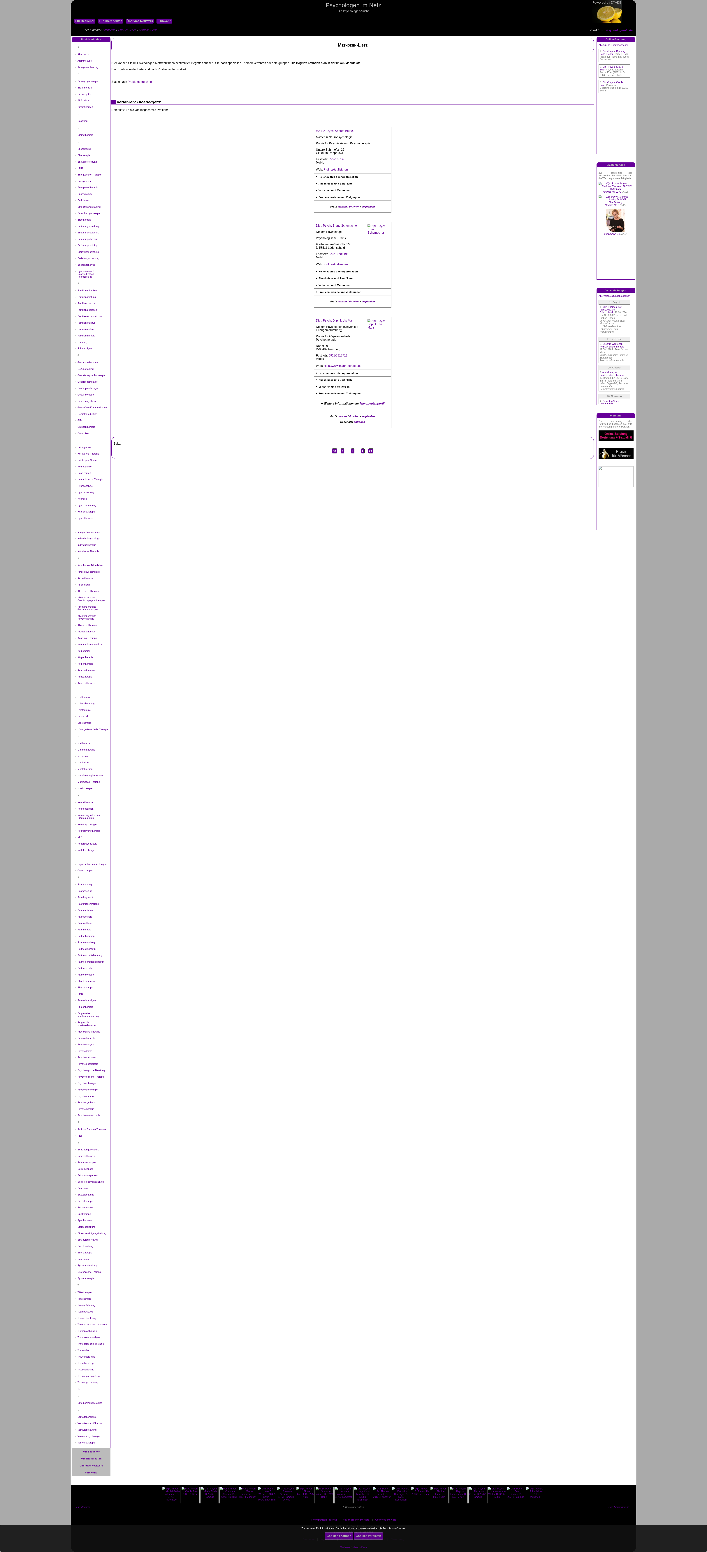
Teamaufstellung (86, 1305)
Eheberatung (84, 149)
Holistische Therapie (88, 453)
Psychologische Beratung (91, 1070)
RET (80, 1135)
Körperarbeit (84, 651)
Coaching (82, 121)
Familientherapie (86, 335)
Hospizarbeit (84, 473)
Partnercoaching (86, 942)
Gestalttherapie (86, 394)
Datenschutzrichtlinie (353, 1547)
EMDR (81, 168)
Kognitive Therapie (87, 638)
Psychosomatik (86, 1096)
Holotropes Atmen (87, 460)
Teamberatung (85, 1311)
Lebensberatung (86, 703)
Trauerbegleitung (86, 1356)
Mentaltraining (85, 769)
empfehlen (368, 206)
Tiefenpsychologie (87, 1331)
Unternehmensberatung (90, 1403)
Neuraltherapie (85, 802)
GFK (80, 420)
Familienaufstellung (88, 290)
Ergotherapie (84, 219)
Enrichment (84, 200)
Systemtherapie (86, 1278)
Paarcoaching (85, 891)
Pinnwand (164, 21)
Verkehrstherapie (86, 1442)
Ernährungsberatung (88, 226)
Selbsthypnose (85, 1169)
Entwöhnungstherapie (89, 213)
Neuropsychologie (87, 824)
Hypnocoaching (86, 492)
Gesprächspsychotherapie (91, 375)
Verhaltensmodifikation (90, 1423)
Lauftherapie (84, 697)
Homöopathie (85, 466)
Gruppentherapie (86, 426)
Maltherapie (84, 743)
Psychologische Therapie (91, 1076)
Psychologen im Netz (356, 1519)
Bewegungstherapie (88, 81)
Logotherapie (84, 722)
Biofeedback (84, 100)
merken (342, 206)
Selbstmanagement (88, 1175)
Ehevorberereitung (87, 161)
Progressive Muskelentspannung (88, 1014)
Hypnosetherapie (86, 511)
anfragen (359, 421)
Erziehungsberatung (88, 252)
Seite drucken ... (84, 1506)
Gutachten (83, 433)
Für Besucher (84, 21)
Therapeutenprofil (371, 403)
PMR (80, 994)
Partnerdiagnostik (87, 949)
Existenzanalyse (86, 264)
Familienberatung (87, 297)
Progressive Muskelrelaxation (87, 1024)
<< (334, 451)
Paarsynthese (85, 923)
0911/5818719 (338, 355)
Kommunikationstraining (90, 644)
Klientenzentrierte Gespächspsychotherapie (91, 599)
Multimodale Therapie (89, 782)
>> (370, 451)
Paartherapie (84, 929)
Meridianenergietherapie (90, 775)
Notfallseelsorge (86, 850)
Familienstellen (86, 329)
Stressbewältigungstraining (92, 1233)
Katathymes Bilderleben (90, 565)
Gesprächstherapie (88, 381)
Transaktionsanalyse (89, 1337)
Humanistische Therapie (90, 479)
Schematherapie (86, 1156)
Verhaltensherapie (87, 1417)
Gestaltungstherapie (88, 401)
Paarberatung (85, 884)
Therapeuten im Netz (324, 1519)
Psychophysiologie (88, 1089)
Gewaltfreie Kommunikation (92, 407)
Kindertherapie (85, 578)
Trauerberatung (86, 1363)
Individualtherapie (87, 545)
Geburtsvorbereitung (88, 362)
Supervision (84, 1259)
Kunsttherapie (85, 676)
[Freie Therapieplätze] (72, 16)
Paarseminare (85, 916)
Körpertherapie (85, 657)
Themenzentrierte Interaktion (93, 1324)
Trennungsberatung (88, 1382)
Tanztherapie (84, 1298)
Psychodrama (85, 1051)
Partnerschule (85, 968)
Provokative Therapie (89, 1031)
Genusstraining (86, 369)
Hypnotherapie (85, 518)
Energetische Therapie (89, 174)
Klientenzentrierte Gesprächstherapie (88, 608)
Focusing (82, 342)
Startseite (109, 30)
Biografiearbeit (85, 107)
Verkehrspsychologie (89, 1436)
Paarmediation (85, 910)
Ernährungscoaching (88, 232)
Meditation (83, 762)
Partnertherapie (86, 974)
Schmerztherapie (87, 1162)
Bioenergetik (84, 94)
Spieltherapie (84, 1214)
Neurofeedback (86, 808)
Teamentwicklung (87, 1318)
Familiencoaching (87, 303)
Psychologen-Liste (619, 30)
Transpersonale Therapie (91, 1343)
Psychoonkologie (87, 1083)
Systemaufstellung (87, 1265)
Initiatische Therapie (88, 551)
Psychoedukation (87, 1057)
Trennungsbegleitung (89, 1376)
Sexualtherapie (85, 1201)
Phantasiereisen (86, 981)
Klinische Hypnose (87, 625)
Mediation (83, 756)
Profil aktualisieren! (336, 169)
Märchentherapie (86, 749)
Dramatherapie (85, 135)
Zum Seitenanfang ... (620, 1506)
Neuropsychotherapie (89, 830)
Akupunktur (84, 54)
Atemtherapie (85, 60)
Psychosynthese (86, 1102)
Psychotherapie (86, 1109)
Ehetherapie (84, 155)
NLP (80, 837)
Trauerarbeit (84, 1350)
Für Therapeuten (110, 21)
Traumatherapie (86, 1369)
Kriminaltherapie (86, 670)
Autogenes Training (88, 67)
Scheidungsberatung (88, 1149)
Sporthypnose (85, 1220)
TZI (79, 1389)
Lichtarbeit (83, 716)
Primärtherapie (85, 1006)
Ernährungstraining (87, 245)
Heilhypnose (84, 447)
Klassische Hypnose (88, 591)
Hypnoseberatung (87, 505)
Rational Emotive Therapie (92, 1129)
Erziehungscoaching (88, 258)
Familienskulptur (86, 322)
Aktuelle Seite (148, 30)
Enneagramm (85, 194)
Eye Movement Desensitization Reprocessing (86, 274)
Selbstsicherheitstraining (91, 1181)
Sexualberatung (86, 1194)
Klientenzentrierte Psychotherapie (87, 617)
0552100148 (337, 159)
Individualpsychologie (89, 538)
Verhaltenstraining (87, 1429)
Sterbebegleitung (86, 1226)
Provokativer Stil (86, 1038)
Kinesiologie (84, 584)
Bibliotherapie (85, 87)
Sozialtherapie (85, 1207)
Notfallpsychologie (87, 843)
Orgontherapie (85, 870)
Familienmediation (87, 309)
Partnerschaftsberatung (90, 955)
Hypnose (82, 498)
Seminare (83, 1188)
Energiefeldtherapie (88, 187)
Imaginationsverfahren (89, 532)
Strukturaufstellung (88, 1239)
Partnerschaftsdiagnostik (91, 961)
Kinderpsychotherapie (89, 571)
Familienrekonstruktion (90, 316)
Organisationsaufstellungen (92, 864)
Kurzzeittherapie (86, 683)
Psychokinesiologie (88, 1064)
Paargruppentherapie (88, 903)
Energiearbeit (85, 181)
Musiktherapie (85, 788)
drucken (354, 206)
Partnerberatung (86, 936)
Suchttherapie (85, 1252)
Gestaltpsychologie (88, 388)
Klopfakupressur (86, 631)
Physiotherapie (85, 987)
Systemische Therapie (89, 1272)
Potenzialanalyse (87, 1000)
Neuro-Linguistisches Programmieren (89, 816)
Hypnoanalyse (85, 486)
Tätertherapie (85, 1292)
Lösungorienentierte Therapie (93, 729)
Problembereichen (140, 81)
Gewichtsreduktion (87, 414)
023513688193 (339, 254)
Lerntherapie (84, 710)
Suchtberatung (85, 1246)
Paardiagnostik (85, 897)
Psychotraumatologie (89, 1115)
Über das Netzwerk (140, 21)
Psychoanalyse (86, 1044)
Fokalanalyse (85, 348)
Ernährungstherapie (88, 239)
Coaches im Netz (385, 1519)
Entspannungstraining (89, 206)
